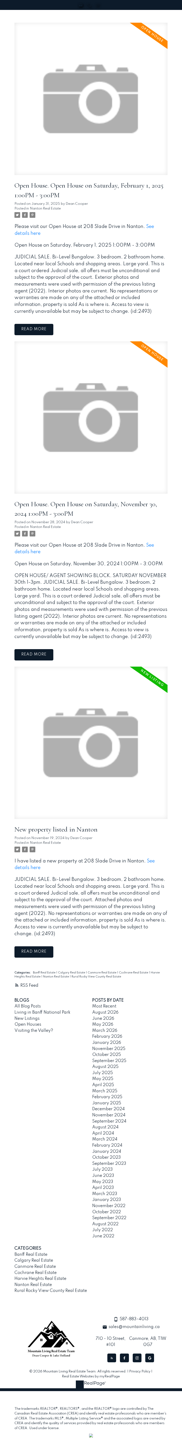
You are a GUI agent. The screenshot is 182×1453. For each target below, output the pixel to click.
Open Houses (27, 1024)
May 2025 (102, 1079)
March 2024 (104, 1139)
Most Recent (104, 1006)
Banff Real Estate (44, 972)
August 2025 (105, 1067)
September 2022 (109, 1218)
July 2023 (102, 1169)
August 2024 (105, 1127)
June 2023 (103, 1176)
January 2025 (106, 1103)
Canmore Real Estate (102, 972)
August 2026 (105, 1012)
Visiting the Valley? (33, 1031)
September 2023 (109, 1164)
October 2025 (106, 1055)
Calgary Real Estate (72, 972)
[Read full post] (90, 102)
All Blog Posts (27, 1006)
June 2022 (103, 1236)
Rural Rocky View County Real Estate (96, 976)
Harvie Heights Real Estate (40, 1279)
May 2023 (102, 1182)
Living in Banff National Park (42, 1012)
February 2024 (107, 1145)
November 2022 (108, 1206)
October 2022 (106, 1212)
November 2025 (108, 1049)
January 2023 (106, 1200)
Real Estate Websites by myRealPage (91, 1376)
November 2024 (108, 1115)
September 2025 (109, 1061)
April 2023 (103, 1188)
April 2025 (103, 1085)
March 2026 (104, 1031)
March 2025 (104, 1091)
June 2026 (103, 1018)
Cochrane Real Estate (134, 972)
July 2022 (102, 1230)
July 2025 (102, 1073)
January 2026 (106, 1043)
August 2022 (105, 1224)
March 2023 (104, 1194)
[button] (111, 1358)
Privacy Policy (139, 1371)
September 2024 (109, 1121)
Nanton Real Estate (45, 208)
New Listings (27, 1018)
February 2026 (107, 1036)
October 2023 (106, 1157)
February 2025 (107, 1097)
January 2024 (106, 1151)
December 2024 (108, 1109)
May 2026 (102, 1024)
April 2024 (103, 1133)
